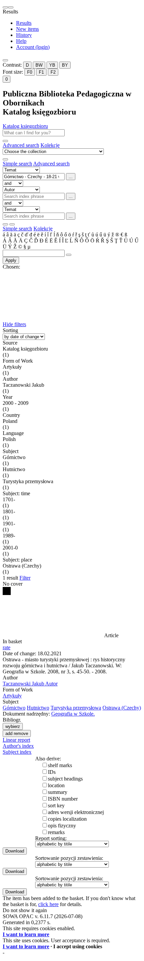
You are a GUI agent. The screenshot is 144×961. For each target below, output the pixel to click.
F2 (53, 72)
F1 (41, 72)
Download (14, 851)
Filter (24, 578)
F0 (29, 72)
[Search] (5, 141)
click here (48, 904)
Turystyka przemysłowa (76, 708)
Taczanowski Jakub (30, 683)
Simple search (17, 163)
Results (23, 23)
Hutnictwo (38, 708)
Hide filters (14, 324)
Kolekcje (50, 145)
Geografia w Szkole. (73, 714)
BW (39, 65)
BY (65, 65)
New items (27, 29)
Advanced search (21, 145)
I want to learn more (26, 934)
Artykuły (12, 695)
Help (21, 41)
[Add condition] (5, 224)
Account (33, 47)
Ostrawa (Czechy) (121, 708)
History (24, 35)
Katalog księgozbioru (25, 126)
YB (52, 65)
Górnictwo (14, 708)
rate (6, 647)
